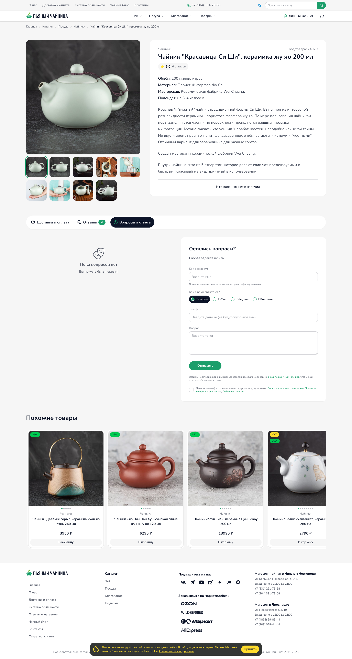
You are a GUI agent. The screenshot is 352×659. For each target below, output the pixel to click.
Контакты (36, 629)
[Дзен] (219, 582)
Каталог (111, 573)
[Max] (238, 582)
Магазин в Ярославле (272, 604)
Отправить (205, 366)
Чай (135, 16)
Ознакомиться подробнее (176, 651)
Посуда (154, 16)
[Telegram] (192, 582)
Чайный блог (38, 622)
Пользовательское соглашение (285, 388)
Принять (250, 649)
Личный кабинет (301, 16)
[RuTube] (210, 582)
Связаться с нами (41, 636)
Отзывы (93, 222)
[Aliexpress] (191, 630)
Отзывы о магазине (43, 614)
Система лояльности (44, 607)
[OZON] (188, 603)
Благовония (179, 16)
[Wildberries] (191, 612)
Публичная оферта (233, 391)
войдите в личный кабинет (283, 376)
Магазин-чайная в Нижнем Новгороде (285, 573)
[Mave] (228, 582)
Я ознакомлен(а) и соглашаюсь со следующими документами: (256, 390)
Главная (34, 585)
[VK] (183, 582)
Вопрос (194, 328)
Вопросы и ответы (135, 222)
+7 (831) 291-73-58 (267, 589)
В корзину (66, 542)
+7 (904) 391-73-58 (267, 593)
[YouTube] (201, 582)
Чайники (164, 49)
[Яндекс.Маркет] (196, 621)
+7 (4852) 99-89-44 (267, 620)
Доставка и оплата (53, 222)
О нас (33, 592)
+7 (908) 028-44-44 (267, 624)
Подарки (205, 16)
